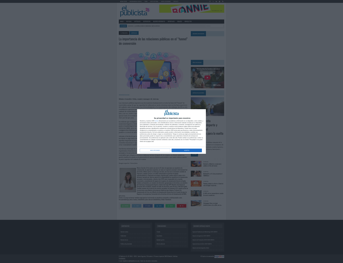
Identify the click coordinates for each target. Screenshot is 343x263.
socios (156, 120)
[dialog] (171, 131)
